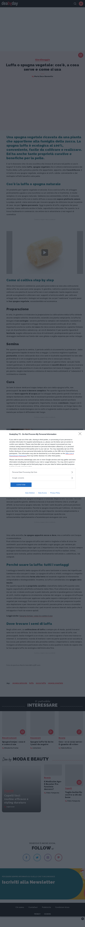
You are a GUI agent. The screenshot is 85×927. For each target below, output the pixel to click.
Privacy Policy (55, 493)
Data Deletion (30, 493)
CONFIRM (21, 485)
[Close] (81, 434)
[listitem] (42, 472)
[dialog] (42, 463)
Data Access (42, 493)
